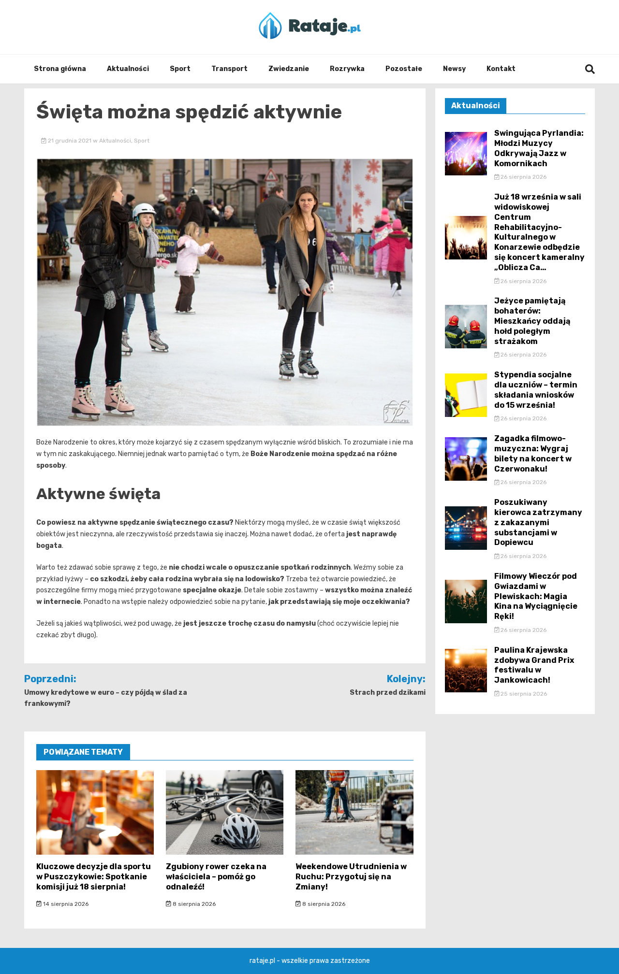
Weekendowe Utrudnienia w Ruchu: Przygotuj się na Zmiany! (351, 876)
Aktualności (128, 69)
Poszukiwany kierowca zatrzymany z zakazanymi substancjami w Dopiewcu (538, 522)
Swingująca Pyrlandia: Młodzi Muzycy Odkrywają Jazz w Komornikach (539, 148)
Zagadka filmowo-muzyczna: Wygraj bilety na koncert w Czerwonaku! (533, 453)
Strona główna (60, 69)
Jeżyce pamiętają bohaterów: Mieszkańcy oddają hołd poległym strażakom (532, 320)
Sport (180, 69)
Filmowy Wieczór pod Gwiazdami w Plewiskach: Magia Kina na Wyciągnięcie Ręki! (535, 596)
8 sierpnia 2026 (193, 904)
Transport (229, 69)
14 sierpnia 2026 (65, 904)
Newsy (454, 69)
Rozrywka (347, 69)
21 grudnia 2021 (69, 140)
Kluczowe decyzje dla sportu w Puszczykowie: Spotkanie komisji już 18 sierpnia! (93, 876)
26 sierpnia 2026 (522, 176)
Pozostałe (403, 69)
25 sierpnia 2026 (523, 693)
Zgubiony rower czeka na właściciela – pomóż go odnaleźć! (216, 876)
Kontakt (501, 69)
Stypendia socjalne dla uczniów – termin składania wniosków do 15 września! (535, 389)
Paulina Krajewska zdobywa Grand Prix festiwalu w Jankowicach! (534, 665)
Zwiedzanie (288, 69)
